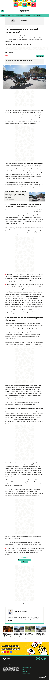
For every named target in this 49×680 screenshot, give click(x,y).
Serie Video (39, 15)
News (34, 15)
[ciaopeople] (42, 677)
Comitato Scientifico (26, 667)
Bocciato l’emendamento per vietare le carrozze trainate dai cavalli (7, 635)
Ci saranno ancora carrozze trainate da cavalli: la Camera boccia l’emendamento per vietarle (41, 636)
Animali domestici (19, 15)
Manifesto (4, 15)
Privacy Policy (25, 669)
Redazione (24, 665)
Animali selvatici (28, 15)
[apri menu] (2, 11)
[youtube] (42, 658)
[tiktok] (37, 658)
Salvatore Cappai (21, 611)
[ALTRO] (10, 620)
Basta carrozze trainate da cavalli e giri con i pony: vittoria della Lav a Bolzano (30, 635)
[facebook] (45, 658)
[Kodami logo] (24, 11)
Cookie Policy (25, 671)
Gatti (13, 15)
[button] (2, 652)
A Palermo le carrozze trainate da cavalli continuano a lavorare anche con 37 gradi (18, 635)
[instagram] (39, 658)
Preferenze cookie (26, 673)
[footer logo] (11, 658)
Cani (9, 15)
